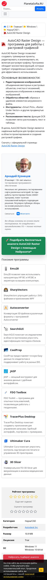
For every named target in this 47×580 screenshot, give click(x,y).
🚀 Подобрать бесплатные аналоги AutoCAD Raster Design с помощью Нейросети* (23, 245)
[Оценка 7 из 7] (35, 511)
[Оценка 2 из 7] (15, 511)
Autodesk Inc (31, 527)
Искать (40, 8)
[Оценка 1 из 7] (11, 511)
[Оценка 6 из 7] (31, 511)
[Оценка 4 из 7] (23, 511)
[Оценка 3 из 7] (19, 511)
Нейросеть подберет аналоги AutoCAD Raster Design (23, 559)
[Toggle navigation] (5, 13)
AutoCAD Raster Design (13, 145)
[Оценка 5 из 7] (27, 511)
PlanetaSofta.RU (33, 3)
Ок (41, 570)
